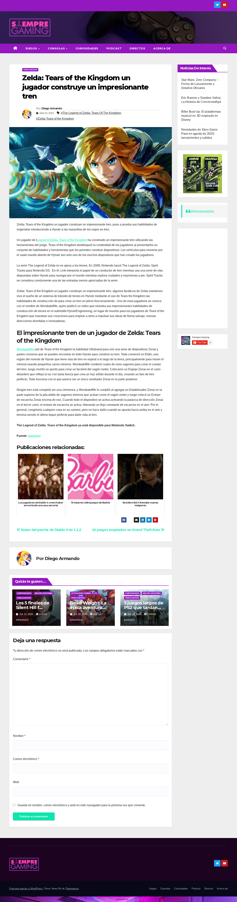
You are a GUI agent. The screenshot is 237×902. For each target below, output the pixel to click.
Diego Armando (51, 108)
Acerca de (162, 48)
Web (16, 782)
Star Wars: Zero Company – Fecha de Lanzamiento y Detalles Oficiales (199, 84)
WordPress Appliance (104, 899)
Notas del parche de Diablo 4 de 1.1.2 (50, 530)
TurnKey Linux (136, 899)
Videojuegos (30, 70)
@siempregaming (202, 211)
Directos (137, 48)
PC (96, 593)
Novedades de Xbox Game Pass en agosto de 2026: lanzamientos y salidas (199, 133)
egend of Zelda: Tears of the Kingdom (62, 240)
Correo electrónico (26, 759)
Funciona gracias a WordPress (26, 888)
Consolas (57, 48)
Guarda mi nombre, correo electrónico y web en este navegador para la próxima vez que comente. (82, 805)
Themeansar (72, 888)
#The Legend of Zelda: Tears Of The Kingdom (91, 112)
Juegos (31, 48)
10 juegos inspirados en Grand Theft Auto (126, 530)
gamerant (34, 435)
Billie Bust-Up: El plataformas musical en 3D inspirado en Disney (201, 115)
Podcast (114, 48)
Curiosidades (87, 48)
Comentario (21, 659)
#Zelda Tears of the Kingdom (55, 118)
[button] (224, 48)
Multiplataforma (44, 593)
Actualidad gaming (81, 593)
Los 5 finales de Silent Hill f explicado (32, 607)
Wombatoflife (25, 349)
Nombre (19, 735)
